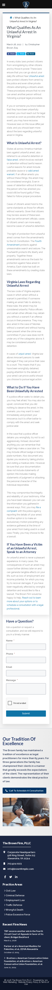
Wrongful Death (14, 910)
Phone (10, 654)
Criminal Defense (15, 895)
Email (9, 667)
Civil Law (11, 891)
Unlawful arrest (36, 76)
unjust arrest (24, 353)
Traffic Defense (14, 905)
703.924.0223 (14, 863)
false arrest (12, 159)
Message (12, 680)
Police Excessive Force (18, 915)
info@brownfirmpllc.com (20, 869)
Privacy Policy (32, 982)
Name (10, 640)
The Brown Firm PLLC (22, 980)
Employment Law (15, 900)
